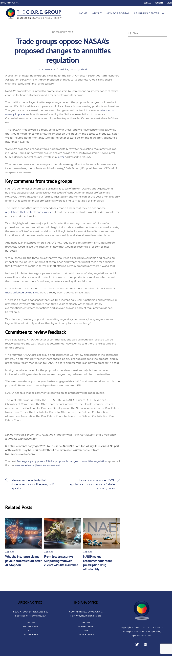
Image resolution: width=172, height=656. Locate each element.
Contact (148, 3)
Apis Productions (142, 635)
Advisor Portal (118, 13)
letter (60, 157)
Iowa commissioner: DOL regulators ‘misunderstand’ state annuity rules (92, 484)
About (97, 13)
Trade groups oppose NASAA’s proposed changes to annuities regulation (62, 50)
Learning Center (146, 13)
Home (83, 13)
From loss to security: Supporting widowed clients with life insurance (61, 560)
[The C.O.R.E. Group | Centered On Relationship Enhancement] (33, 18)
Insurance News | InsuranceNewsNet (37, 465)
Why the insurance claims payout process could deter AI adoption (23, 560)
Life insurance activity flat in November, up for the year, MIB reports (32, 484)
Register (159, 3)
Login (169, 3)
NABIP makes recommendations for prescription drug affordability (97, 562)
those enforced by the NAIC (22, 292)
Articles (63, 69)
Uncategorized (78, 69)
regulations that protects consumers (28, 212)
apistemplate (46, 69)
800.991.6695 (13, 3)
